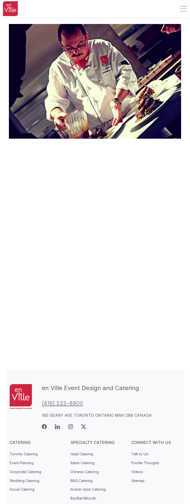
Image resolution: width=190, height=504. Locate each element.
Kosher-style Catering (88, 489)
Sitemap (137, 481)
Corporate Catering (25, 472)
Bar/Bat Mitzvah (83, 498)
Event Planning (22, 463)
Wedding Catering (24, 481)
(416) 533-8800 (62, 403)
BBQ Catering (82, 481)
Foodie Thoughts (145, 463)
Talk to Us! (139, 454)
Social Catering (22, 489)
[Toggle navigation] (182, 9)
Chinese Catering (85, 472)
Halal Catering (82, 454)
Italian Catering (83, 463)
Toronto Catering (24, 454)
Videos (137, 472)
